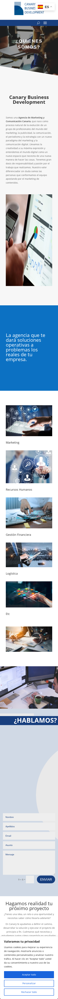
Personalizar (29, 983)
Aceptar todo (29, 974)
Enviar (46, 879)
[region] (29, 967)
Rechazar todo (29, 992)
